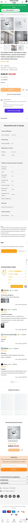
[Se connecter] (22, 2)
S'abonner (14, 469)
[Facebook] (1, 496)
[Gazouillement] (18, 496)
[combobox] (22, 251)
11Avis (4, 275)
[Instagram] (5, 496)
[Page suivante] (17, 382)
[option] (7, 30)
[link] (23, 90)
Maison (2, 14)
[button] (23, 42)
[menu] (1, 2)
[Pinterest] (10, 496)
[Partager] (26, 90)
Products (7, 14)
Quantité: (3, 82)
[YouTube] (14, 496)
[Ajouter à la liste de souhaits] (22, 450)
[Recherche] (6, 2)
